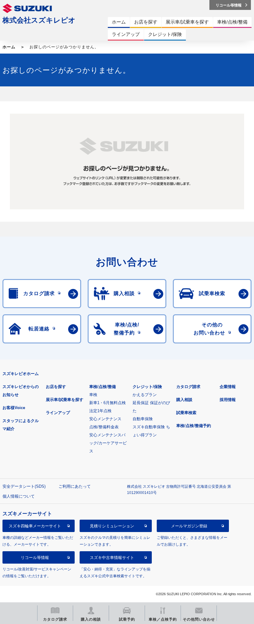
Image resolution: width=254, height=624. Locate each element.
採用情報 (228, 399)
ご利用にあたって (75, 486)
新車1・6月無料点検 (107, 402)
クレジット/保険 (147, 386)
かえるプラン (145, 394)
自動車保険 (143, 419)
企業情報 (228, 386)
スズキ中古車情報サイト (112, 557)
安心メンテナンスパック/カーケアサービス (108, 443)
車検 (93, 394)
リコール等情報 (35, 557)
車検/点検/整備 (102, 386)
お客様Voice (13, 407)
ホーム (8, 47)
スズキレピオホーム (20, 373)
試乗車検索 (186, 412)
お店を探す (56, 386)
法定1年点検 (100, 410)
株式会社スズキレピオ (39, 20)
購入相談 (184, 399)
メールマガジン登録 (189, 526)
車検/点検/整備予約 (193, 425)
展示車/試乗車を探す (64, 399)
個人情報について (18, 496)
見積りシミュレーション (112, 526)
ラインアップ (58, 412)
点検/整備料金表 (104, 427)
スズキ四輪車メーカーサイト (35, 526)
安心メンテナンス (105, 419)
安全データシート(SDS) (24, 486)
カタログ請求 (188, 386)
